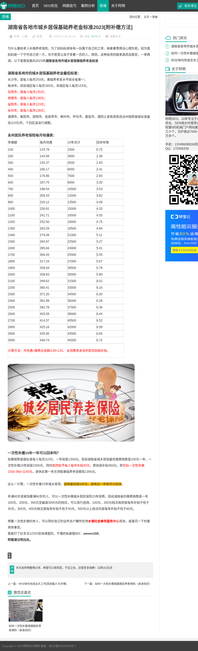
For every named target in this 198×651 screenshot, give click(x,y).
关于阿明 (118, 6)
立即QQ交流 (104, 567)
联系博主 (190, 6)
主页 (146, 16)
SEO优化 (51, 6)
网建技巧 (69, 6)
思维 (103, 6)
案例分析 (88, 6)
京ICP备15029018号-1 (62, 646)
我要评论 (115, 36)
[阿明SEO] (12, 10)
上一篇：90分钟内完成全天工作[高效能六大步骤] (37, 583)
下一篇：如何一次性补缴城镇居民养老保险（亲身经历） (118, 583)
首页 (35, 6)
